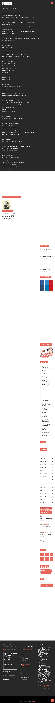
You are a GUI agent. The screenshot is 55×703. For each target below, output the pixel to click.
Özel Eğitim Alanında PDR (8, 84)
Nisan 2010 (43, 493)
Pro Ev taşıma (8, 659)
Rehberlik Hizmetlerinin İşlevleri (11, 77)
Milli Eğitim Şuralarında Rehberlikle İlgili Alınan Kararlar (18, 22)
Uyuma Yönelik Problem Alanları (11, 8)
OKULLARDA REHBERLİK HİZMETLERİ (10, 134)
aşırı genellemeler (46, 381)
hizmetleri (42, 656)
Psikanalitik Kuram (7, 47)
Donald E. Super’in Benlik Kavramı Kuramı (13, 13)
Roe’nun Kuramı (6, 153)
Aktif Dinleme (45, 432)
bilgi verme (45, 649)
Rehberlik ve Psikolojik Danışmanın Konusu (14, 98)
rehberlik (43, 670)
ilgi (48, 656)
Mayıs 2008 (43, 496)
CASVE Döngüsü (6, 139)
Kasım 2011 (43, 476)
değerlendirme (41, 652)
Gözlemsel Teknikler (7, 29)
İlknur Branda (8, 666)
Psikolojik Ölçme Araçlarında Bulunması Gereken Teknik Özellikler (20, 38)
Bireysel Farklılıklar (8, 109)
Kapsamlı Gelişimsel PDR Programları (12, 75)
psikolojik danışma (42, 665)
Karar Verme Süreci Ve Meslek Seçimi (12, 141)
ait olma (44, 412)
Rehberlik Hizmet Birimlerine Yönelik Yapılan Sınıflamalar (18, 132)
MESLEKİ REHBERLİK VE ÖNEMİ (9, 166)
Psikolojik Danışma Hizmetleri (10, 123)
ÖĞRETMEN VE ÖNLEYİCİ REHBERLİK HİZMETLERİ (13, 104)
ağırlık (44, 370)
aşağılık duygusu (44, 377)
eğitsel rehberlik (43, 653)
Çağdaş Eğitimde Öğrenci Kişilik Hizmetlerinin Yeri (15, 102)
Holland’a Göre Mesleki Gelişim (10, 148)
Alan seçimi (45, 435)
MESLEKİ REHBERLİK (7, 169)
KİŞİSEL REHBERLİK (6, 116)
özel (50, 680)
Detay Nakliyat (8, 662)
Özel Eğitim (44, 677)
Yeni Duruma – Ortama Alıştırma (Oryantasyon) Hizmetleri (17, 130)
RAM (39, 668)
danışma (40, 651)
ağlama (44, 373)
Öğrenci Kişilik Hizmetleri (9, 24)
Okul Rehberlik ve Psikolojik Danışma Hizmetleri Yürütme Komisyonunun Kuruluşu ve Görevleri (26, 26)
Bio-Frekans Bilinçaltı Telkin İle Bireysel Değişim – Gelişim (18, 31)
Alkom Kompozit (8, 664)
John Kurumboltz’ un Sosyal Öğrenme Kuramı (14, 54)
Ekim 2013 (43, 461)
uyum (44, 676)
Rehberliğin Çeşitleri (8, 70)
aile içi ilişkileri (46, 397)
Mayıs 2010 (43, 490)
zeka (39, 677)
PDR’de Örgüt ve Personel (9, 68)
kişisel (44, 658)
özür (39, 681)
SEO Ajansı (33, 701)
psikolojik (41, 664)
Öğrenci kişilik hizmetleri (42, 679)
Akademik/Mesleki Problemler (46, 425)
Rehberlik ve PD (45, 673)
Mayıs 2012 (43, 470)
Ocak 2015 (43, 458)
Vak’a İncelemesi (6, 10)
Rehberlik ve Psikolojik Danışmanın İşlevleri (14, 95)
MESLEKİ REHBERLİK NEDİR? (9, 164)
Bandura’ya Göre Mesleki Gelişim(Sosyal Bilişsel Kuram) (17, 146)
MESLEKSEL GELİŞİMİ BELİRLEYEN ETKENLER (13, 162)
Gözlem (39, 654)
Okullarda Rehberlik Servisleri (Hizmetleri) (14, 20)
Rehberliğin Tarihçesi (8, 33)
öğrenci (43, 681)
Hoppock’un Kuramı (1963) (8, 155)
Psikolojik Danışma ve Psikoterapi (11, 15)
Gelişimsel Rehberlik (7, 61)
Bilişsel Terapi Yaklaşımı (8, 40)
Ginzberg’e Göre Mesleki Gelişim (10, 157)
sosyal (47, 675)
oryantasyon (42, 663)
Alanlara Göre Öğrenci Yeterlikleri (12, 59)
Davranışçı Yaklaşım (7, 45)
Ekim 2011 (43, 479)
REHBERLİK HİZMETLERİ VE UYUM (10, 111)
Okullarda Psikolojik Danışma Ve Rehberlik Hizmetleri (17, 56)
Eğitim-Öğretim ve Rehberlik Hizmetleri (12, 86)
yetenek (49, 676)
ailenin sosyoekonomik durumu (46, 404)
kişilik (39, 658)
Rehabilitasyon (6, 79)
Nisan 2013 (43, 464)
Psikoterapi (5, 72)
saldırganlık (41, 674)
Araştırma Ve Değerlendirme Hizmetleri (13, 118)
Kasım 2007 (43, 502)
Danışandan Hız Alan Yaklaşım (10, 49)
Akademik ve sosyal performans (45, 420)
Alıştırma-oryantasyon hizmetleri (45, 648)
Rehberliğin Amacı (7, 91)
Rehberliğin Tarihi (6, 211)
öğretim (40, 682)
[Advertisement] (27, 181)
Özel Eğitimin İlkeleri (7, 36)
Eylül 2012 (43, 467)
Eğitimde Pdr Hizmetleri (8, 63)
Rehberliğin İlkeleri (7, 88)
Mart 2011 (43, 487)
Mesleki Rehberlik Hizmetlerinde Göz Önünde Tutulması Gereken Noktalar (22, 137)
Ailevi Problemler (45, 409)
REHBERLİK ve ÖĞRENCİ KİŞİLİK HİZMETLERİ (12, 93)
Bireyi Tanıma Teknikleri (8, 65)
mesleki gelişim (42, 660)
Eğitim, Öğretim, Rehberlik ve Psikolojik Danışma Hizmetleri (18, 17)
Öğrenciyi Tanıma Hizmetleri (9, 127)
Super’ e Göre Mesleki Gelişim (10, 150)
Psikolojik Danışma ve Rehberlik (10, 100)
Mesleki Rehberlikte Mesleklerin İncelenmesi (14, 143)
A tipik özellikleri (45, 367)
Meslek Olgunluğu (7, 52)
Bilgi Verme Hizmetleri (8, 125)
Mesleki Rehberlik (46, 572)
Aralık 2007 (43, 499)
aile (43, 394)
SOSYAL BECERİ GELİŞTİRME (8, 107)
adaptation (45, 387)
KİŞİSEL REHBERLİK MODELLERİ (9, 114)
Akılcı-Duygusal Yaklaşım (46, 429)
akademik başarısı (44, 416)
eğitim (48, 652)
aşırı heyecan (45, 384)
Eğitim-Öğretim (45, 356)
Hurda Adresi (7, 657)
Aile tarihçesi (45, 400)
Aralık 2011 (43, 473)
